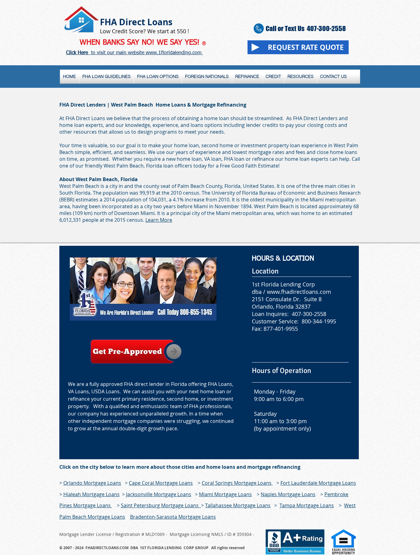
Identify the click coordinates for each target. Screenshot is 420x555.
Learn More (158, 220)
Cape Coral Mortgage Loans (161, 483)
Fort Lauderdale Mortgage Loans (318, 483)
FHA (108, 22)
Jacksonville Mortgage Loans (158, 494)
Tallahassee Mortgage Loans (238, 505)
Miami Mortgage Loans (225, 494)
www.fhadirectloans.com (299, 291)
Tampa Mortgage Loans (306, 505)
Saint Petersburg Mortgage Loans (161, 505)
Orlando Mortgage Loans (92, 483)
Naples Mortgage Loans (288, 494)
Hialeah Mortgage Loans (91, 494)
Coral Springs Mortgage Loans (237, 483)
